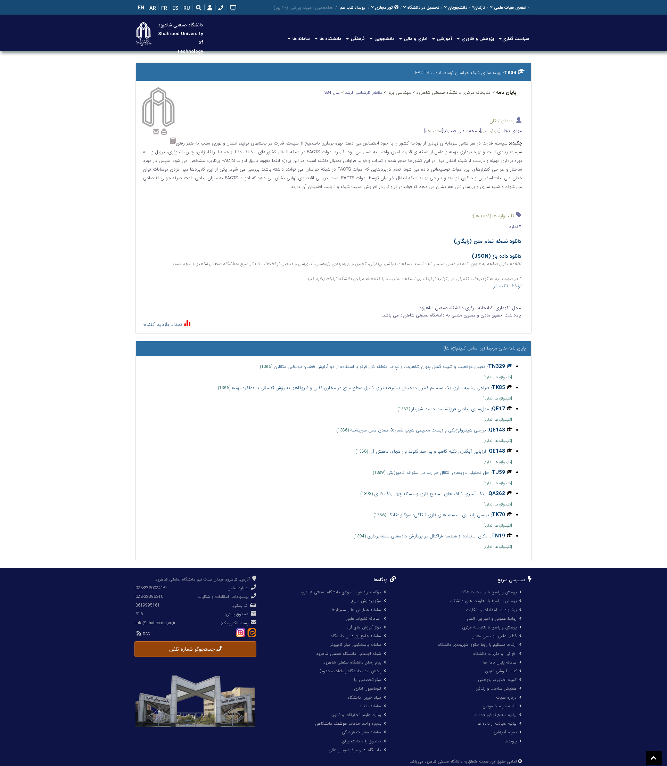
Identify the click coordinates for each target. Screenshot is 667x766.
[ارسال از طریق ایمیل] (156, 132)
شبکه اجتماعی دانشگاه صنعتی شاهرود (348, 653)
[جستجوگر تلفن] (220, 9)
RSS (145, 634)
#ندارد (515, 226)
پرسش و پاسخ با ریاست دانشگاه (489, 592)
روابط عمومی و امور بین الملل (492, 618)
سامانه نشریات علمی (363, 618)
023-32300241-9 (151, 588)
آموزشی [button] (444, 38)
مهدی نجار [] (501, 130)
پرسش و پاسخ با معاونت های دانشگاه (483, 601)
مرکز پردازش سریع (366, 601)
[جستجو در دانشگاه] (199, 8)
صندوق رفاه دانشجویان (361, 741)
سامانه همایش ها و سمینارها (356, 610)
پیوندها (510, 741)
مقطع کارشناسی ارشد (364, 92)
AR (152, 9)
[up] (654, 758)
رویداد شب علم (352, 8)
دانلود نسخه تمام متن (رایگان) (487, 241)
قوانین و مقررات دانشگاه (494, 653)
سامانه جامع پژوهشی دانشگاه (356, 636)
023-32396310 (149, 596)
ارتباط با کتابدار (507, 286)
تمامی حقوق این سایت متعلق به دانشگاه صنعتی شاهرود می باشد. (463, 761)
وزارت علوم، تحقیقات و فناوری (355, 714)
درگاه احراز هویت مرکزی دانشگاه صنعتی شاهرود (340, 592)
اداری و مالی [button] (415, 38)
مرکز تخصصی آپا (367, 679)
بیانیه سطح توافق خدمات (495, 714)
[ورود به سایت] (209, 8)
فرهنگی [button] (357, 38)
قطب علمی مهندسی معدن (494, 636)
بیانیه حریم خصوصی (500, 706)
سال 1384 (331, 92)
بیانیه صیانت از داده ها (497, 723)
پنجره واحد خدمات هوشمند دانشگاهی (348, 723)
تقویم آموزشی (505, 732)
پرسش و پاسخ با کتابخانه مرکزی (489, 627)
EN (140, 8)
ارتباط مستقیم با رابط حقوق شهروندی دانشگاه (477, 644)
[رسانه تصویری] (232, 9)
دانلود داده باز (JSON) (496, 256)
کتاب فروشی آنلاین (501, 671)
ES (174, 9)
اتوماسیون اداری (367, 688)
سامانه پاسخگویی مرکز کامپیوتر (355, 644)
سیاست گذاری (515, 38)
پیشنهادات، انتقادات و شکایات (491, 610)
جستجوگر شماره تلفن (192, 649)
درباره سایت (506, 697)
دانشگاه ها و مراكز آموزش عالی (355, 750)
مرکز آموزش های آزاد (363, 627)
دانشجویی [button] (383, 38)
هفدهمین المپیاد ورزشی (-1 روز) (302, 8)
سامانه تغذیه (370, 706)
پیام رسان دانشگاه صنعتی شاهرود (352, 662)
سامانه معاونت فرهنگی (361, 732)
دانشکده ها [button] (329, 38)
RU (186, 9)
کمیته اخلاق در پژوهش (497, 679)
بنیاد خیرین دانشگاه (364, 697)
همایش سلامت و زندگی (496, 688)
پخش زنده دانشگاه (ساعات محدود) (350, 671)
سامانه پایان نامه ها (500, 662)
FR (163, 9)
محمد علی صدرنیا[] (450, 130)
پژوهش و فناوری (477, 38)
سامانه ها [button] (300, 38)
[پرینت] (164, 132)
